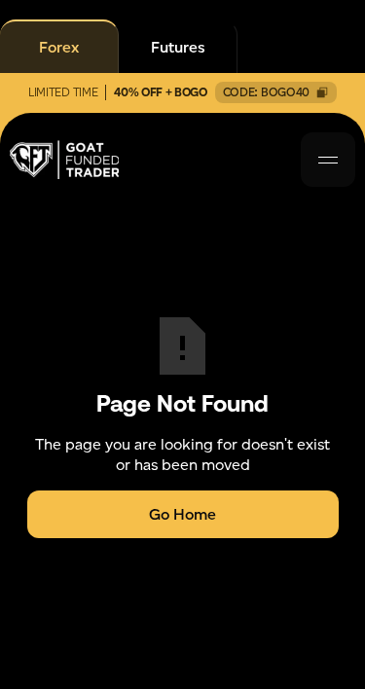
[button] (328, 159)
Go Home (182, 514)
